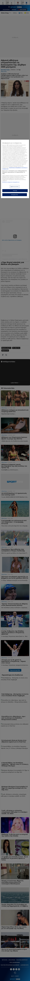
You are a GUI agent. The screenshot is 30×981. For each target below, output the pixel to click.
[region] (15, 169)
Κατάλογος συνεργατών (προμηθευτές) (10, 182)
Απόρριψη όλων (14, 194)
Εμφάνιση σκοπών (15, 186)
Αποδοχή (15, 190)
